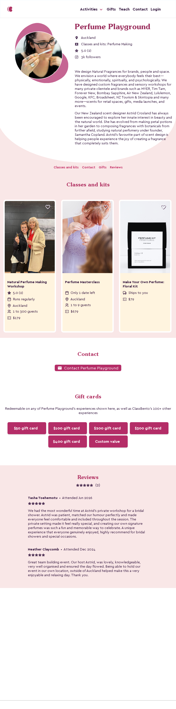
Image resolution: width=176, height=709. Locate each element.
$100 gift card (66, 428)
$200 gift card (107, 428)
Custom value (107, 441)
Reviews (116, 167)
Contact (140, 9)
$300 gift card (148, 428)
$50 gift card (26, 428)
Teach (124, 9)
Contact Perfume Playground (88, 368)
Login (156, 9)
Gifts (111, 9)
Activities (89, 9)
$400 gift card (66, 441)
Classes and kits (66, 167)
